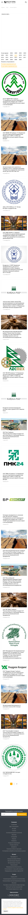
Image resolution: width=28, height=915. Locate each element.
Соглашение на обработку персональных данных (14, 850)
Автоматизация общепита (14, 860)
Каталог (14, 854)
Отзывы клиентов (14, 844)
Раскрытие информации (14, 842)
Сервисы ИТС (14, 876)
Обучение (14, 882)
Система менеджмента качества (14, 832)
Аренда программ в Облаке (14, 858)
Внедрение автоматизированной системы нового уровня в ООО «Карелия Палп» (13, 409)
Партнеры (14, 834)
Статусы (14, 830)
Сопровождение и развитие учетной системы (14, 878)
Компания (14, 822)
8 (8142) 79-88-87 (14, 895)
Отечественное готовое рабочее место (14, 868)
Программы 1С (14, 856)
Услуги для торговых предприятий (14, 887)
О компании (14, 824)
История (14, 828)
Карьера (14, 838)
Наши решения (14, 864)
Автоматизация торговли (14, 862)
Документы (14, 846)
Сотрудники (14, 836)
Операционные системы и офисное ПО (14, 871)
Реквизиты (14, 840)
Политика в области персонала (14, 848)
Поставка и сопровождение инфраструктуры (14, 884)
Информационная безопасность (14, 866)
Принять (6, 911)
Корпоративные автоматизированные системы (14, 880)
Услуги (14, 874)
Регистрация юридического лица (14, 889)
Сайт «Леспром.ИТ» (14, 826)
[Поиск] (26, 2)
